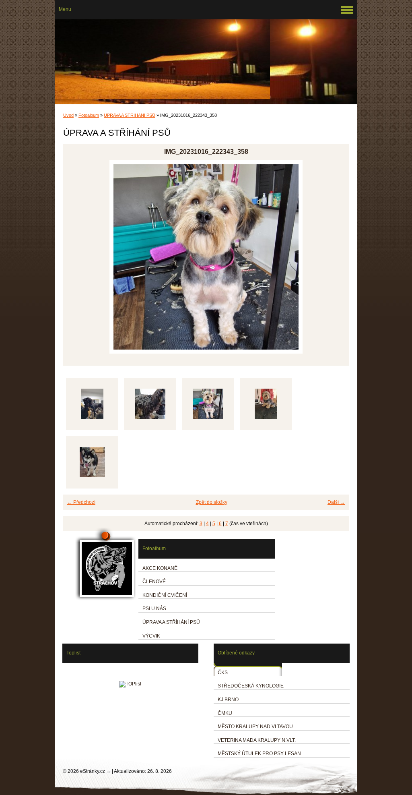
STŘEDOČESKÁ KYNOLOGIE (251, 686)
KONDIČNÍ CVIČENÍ (164, 595)
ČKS (223, 672)
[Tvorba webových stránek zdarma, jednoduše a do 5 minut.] (109, 772)
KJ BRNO (228, 699)
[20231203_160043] (92, 404)
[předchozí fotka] (76, 257)
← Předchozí (81, 502)
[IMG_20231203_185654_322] (150, 404)
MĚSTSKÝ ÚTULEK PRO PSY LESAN (259, 753)
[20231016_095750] (266, 404)
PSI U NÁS (154, 608)
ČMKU (225, 713)
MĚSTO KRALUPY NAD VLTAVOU (255, 726)
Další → (336, 502)
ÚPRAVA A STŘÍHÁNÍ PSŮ (129, 115)
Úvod (68, 115)
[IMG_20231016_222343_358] (208, 404)
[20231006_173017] (92, 462)
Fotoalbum (88, 115)
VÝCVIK (151, 636)
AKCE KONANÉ (159, 568)
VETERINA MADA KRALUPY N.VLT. (257, 740)
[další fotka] (336, 257)
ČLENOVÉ (154, 581)
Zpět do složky (211, 502)
